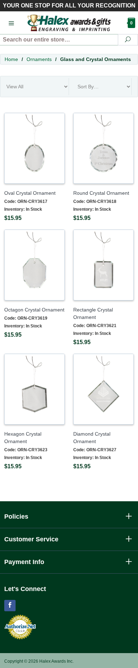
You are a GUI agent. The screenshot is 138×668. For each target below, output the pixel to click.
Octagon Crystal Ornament (34, 310)
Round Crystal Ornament (101, 193)
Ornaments (39, 59)
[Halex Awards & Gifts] (69, 23)
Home (11, 59)
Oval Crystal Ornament (30, 193)
